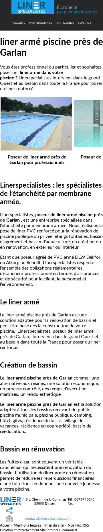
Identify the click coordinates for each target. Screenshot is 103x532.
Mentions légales (27, 525)
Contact (84, 22)
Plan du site (54, 525)
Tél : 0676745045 (81, 499)
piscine (33, 315)
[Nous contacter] (9, 519)
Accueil (19, 22)
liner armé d (31, 72)
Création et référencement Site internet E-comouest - (39, 530)
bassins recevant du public (63, 409)
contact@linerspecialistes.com (47, 518)
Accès (5, 525)
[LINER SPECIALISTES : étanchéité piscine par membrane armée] (32, 12)
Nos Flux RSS (78, 525)
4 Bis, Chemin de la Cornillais (44, 499)
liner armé (14, 315)
